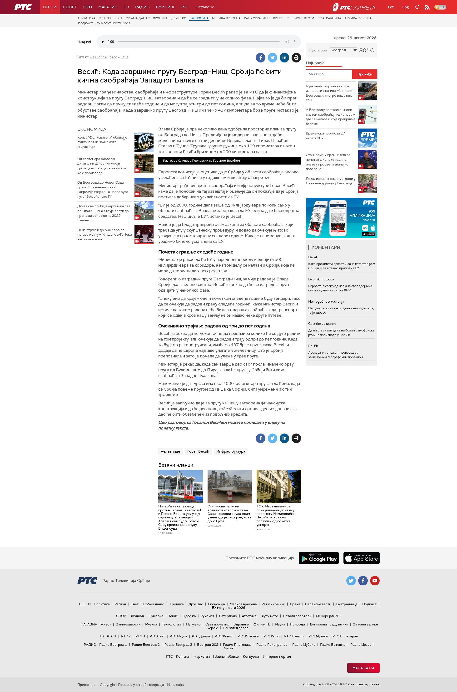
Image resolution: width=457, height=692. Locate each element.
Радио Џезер (361, 644)
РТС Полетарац (345, 636)
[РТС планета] (353, 7)
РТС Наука (178, 636)
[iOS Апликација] (341, 218)
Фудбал (137, 616)
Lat (391, 7)
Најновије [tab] (315, 62)
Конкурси (251, 656)
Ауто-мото (269, 616)
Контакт (182, 656)
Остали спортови (297, 616)
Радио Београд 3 (178, 644)
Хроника (160, 18)
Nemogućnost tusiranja (326, 301)
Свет (118, 18)
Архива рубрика (358, 18)
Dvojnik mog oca (321, 279)
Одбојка (189, 616)
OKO (87, 7)
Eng (405, 7)
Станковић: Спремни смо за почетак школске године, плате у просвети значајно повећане (328, 162)
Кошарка (156, 616)
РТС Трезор (294, 636)
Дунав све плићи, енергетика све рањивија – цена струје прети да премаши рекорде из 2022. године (103, 213)
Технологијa (171, 624)
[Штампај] (296, 57)
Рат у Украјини (257, 18)
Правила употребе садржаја (141, 684)
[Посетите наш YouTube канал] (375, 580)
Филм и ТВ (261, 624)
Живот (105, 624)
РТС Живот (224, 636)
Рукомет (207, 616)
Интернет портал (277, 656)
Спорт (70, 7)
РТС (185, 7)
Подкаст (85, 23)
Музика (151, 624)
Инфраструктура (230, 451)
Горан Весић (198, 451)
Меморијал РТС (328, 616)
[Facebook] (260, 57)
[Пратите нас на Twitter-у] (351, 580)
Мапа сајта (363, 668)
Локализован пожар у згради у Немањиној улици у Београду (330, 181)
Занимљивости (128, 624)
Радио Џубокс (303, 644)
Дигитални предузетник (329, 624)
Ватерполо (228, 616)
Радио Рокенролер (272, 644)
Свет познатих (217, 624)
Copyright (107, 684)
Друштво (178, 18)
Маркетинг (202, 656)
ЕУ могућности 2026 (113, 23)
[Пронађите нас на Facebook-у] (363, 580)
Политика (86, 18)
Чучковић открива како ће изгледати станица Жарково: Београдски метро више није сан (329, 93)
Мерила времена (226, 18)
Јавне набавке (227, 656)
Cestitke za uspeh (322, 323)
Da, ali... (314, 257)
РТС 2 (126, 636)
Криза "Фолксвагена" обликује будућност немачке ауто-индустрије (102, 142)
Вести (50, 7)
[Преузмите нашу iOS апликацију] (361, 558)
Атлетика (249, 616)
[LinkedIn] (284, 57)
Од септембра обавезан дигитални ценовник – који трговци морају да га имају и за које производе (102, 166)
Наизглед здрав (235, 628)
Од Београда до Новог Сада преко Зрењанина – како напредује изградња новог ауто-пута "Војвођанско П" (103, 189)
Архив (228, 648)
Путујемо (193, 624)
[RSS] (427, 7)
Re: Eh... (314, 346)
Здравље (241, 624)
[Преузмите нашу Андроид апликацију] (319, 558)
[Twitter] (272, 57)
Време (278, 18)
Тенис (173, 616)
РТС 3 (140, 636)
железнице (170, 451)
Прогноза (318, 50)
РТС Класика (248, 636)
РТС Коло (271, 636)
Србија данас (138, 18)
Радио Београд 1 (113, 644)
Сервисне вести (300, 18)
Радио (142, 7)
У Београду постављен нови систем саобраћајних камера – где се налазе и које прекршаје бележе (330, 117)
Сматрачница (329, 18)
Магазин (108, 7)
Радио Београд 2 (146, 644)
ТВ (126, 7)
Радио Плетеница (237, 644)
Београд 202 (207, 644)
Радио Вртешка (333, 644)
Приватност (87, 684)
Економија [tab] (91, 129)
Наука (280, 624)
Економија (199, 18)
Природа (297, 624)
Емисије (165, 7)
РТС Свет (157, 636)
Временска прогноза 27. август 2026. (326, 135)
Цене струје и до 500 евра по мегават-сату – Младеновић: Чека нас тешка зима (104, 234)
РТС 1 (111, 636)
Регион (105, 18)
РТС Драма (201, 636)
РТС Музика (318, 636)
